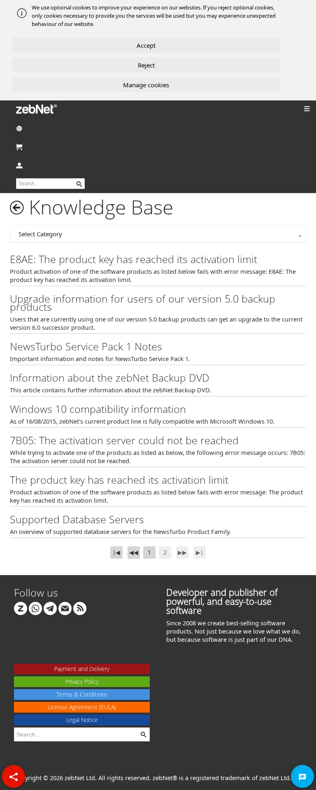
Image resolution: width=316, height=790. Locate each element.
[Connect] (20, 608)
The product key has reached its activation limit (119, 480)
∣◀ (116, 552)
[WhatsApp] (35, 608)
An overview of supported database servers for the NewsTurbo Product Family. (120, 531)
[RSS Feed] (79, 608)
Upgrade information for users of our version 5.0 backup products (142, 302)
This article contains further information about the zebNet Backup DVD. (110, 390)
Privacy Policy (82, 681)
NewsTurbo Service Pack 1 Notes (86, 346)
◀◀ (133, 552)
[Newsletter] (65, 608)
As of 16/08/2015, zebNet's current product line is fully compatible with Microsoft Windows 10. (142, 421)
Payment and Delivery (81, 669)
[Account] (158, 165)
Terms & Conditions (81, 694)
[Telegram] (50, 608)
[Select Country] (158, 128)
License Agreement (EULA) (82, 707)
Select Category (40, 234)
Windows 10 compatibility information (98, 409)
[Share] (13, 776)
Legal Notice (82, 720)
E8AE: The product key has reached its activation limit (133, 259)
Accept (146, 45)
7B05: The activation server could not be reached (124, 440)
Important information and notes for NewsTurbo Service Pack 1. (100, 358)
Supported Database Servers (77, 519)
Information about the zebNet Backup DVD (109, 378)
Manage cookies (146, 85)
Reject (146, 65)
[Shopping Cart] (158, 146)
